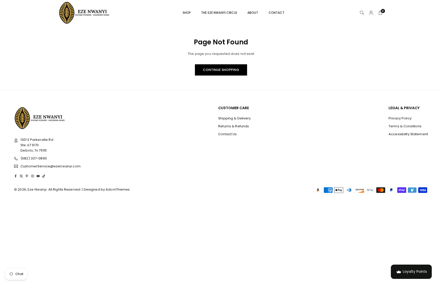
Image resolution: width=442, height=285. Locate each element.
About (252, 12)
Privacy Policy (400, 118)
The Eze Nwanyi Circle (219, 12)
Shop (187, 12)
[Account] (371, 13)
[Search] (362, 13)
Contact (277, 12)
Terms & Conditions (405, 126)
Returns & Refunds (233, 126)
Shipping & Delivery (234, 118)
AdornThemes (118, 189)
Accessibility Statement (408, 134)
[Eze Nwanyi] (84, 12)
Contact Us (227, 134)
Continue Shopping (221, 69)
